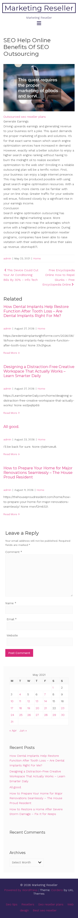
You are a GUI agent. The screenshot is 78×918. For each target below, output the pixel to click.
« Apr (13, 730)
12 (28, 701)
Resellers (27, 904)
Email (12, 619)
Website (12, 635)
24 (12, 715)
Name (10, 603)
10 (12, 701)
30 (63, 715)
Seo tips (11, 904)
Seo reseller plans (50, 904)
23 (62, 708)
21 (45, 708)
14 (45, 701)
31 (12, 721)
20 (37, 708)
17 (12, 708)
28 (46, 715)
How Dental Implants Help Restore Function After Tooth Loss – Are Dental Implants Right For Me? (36, 311)
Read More (10, 352)
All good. (11, 426)
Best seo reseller (45, 910)
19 (28, 708)
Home (37, 258)
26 (29, 715)
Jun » (23, 730)
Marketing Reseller (39, 8)
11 (20, 701)
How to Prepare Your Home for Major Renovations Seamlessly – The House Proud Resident (38, 472)
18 (20, 708)
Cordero (57, 890)
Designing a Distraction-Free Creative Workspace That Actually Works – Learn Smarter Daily (38, 371)
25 (21, 715)
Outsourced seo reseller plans (24, 116)
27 (37, 715)
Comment (13, 552)
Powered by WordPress (20, 890)
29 (54, 715)
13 (37, 701)
